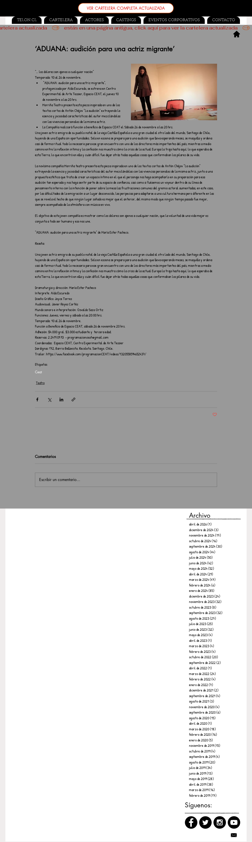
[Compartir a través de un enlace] (73, 399)
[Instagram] (219, 822)
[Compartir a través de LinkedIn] (61, 399)
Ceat (38, 372)
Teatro (40, 382)
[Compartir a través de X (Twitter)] (49, 399)
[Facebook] (191, 822)
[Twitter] (205, 822)
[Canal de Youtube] (234, 822)
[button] (126, 20)
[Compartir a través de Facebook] (37, 399)
